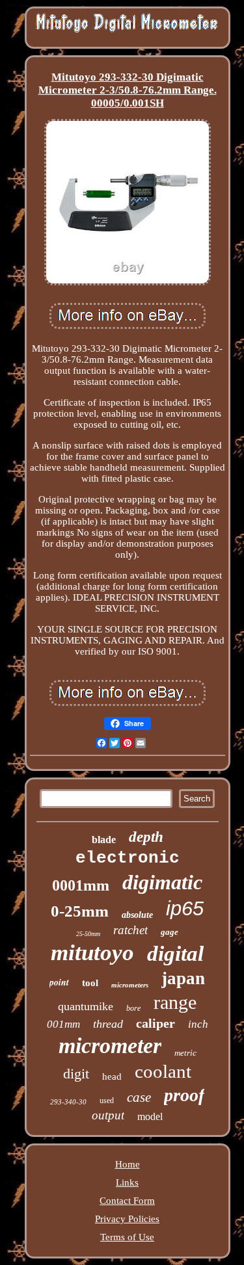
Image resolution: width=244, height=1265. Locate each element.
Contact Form (127, 1200)
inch (198, 1024)
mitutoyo (92, 952)
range (175, 1002)
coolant (163, 1071)
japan (183, 978)
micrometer (110, 1046)
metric (185, 1053)
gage (169, 932)
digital (175, 953)
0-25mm (80, 911)
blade (104, 839)
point (59, 982)
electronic (127, 858)
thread (108, 1023)
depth (146, 837)
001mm (63, 1024)
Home (127, 1164)
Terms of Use (127, 1237)
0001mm (80, 885)
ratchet (130, 930)
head (112, 1076)
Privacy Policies (127, 1219)
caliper (155, 1023)
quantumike (85, 1006)
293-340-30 (68, 1102)
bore (133, 1008)
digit (76, 1073)
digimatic (162, 882)
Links (127, 1182)
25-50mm (88, 933)
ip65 (185, 908)
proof (184, 1095)
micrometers (129, 985)
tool (90, 983)
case (139, 1097)
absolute (137, 915)
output (108, 1115)
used (107, 1100)
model (150, 1116)
